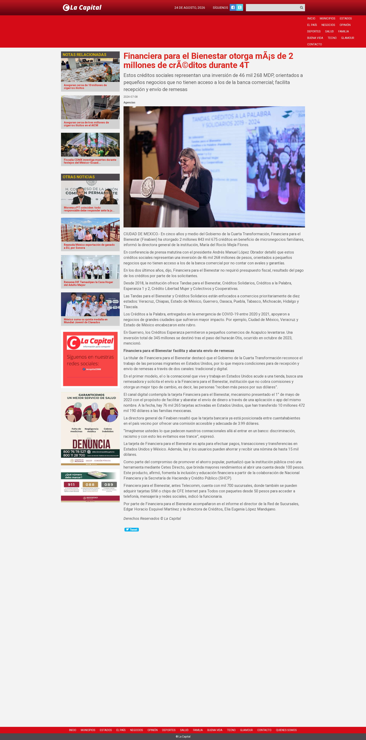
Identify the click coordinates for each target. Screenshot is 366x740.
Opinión (345, 25)
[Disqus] (214, 579)
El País (312, 25)
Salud (329, 31)
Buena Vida (315, 38)
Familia (343, 31)
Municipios (327, 18)
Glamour (347, 38)
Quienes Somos (286, 730)
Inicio (311, 18)
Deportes (314, 31)
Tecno (332, 38)
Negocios (328, 25)
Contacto (314, 44)
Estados (346, 18)
